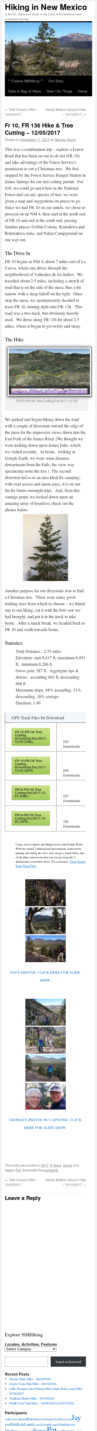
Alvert (15, 1419)
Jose (13, 1424)
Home (82, 91)
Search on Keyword (68, 1361)
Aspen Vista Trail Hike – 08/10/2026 (32, 1384)
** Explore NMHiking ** (25, 80)
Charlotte (40, 1419)
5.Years (55, 1165)
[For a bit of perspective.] (45, 1040)
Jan (69, 1419)
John (7, 1424)
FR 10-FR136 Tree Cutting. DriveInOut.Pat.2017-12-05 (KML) (31, 736)
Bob (33, 1419)
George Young (65, 139)
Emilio (50, 1419)
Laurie (38, 1424)
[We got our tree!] (45, 1096)
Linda (62, 1424)
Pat (18, 1170)
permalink (50, 1170)
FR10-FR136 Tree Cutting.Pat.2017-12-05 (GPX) (30, 818)
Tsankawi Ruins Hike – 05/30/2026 (31, 1398)
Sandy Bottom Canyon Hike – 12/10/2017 (66, 111)
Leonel (46, 1424)
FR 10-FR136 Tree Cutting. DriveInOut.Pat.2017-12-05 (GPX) (31, 765)
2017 (44, 1165)
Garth (57, 1419)
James (64, 1419)
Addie (8, 1419)
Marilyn (70, 1424)
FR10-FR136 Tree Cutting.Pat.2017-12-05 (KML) (30, 792)
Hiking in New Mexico (46, 6)
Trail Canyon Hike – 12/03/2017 (21, 111)
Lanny (29, 1424)
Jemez (67, 1165)
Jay (76, 1417)
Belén (22, 1419)
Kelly (20, 1424)
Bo (28, 1418)
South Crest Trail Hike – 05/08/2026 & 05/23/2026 (41, 1403)
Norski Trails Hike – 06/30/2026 (30, 1379)
